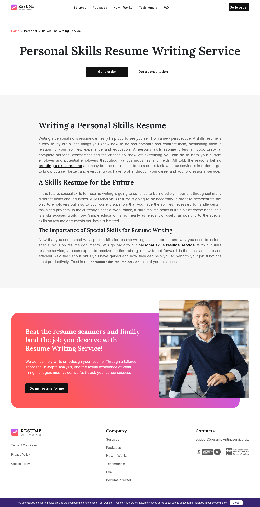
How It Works (123, 7)
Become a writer (118, 480)
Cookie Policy (20, 463)
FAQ (166, 7)
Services (80, 7)
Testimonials (148, 7)
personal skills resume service (166, 245)
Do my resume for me (47, 388)
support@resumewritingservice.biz (222, 439)
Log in (214, 7)
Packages (100, 7)
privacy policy (219, 502)
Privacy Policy (20, 454)
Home (15, 31)
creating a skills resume (60, 166)
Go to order (239, 7)
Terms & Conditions (24, 445)
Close (236, 502)
